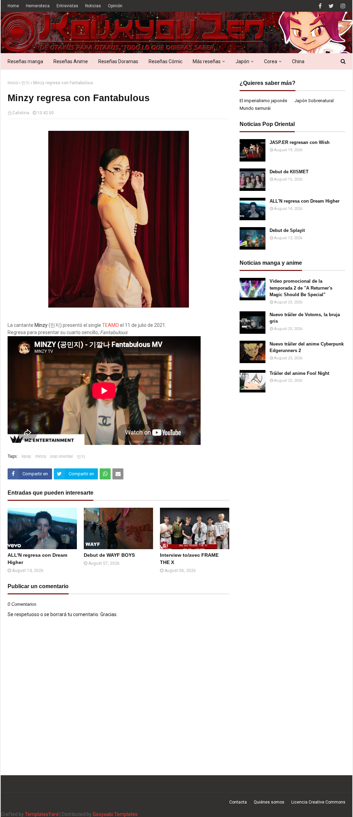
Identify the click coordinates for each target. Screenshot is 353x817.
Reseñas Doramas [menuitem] (118, 61)
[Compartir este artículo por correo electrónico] (117, 473)
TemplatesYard (42, 814)
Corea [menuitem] (270, 61)
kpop (26, 456)
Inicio (13, 82)
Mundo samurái (255, 108)
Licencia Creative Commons (318, 802)
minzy (40, 456)
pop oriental (61, 456)
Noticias (93, 5)
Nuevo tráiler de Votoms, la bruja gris (305, 318)
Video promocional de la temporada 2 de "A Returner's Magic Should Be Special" (301, 288)
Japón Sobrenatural (314, 100)
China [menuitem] (298, 61)
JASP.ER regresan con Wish (300, 142)
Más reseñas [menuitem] (207, 61)
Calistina (20, 112)
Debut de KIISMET (289, 171)
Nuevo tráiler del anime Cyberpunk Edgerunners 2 (307, 347)
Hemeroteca (38, 5)
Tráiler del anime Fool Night (299, 373)
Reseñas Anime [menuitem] (70, 61)
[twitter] (331, 6)
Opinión (115, 5)
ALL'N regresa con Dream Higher (37, 558)
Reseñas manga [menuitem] (25, 61)
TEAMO (110, 325)
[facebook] (320, 6)
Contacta (238, 802)
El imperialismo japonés (263, 100)
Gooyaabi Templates (115, 814)
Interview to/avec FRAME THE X (189, 558)
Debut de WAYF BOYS (109, 555)
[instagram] (342, 6)
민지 (25, 82)
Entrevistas (67, 5)
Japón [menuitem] (242, 61)
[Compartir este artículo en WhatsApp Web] (105, 473)
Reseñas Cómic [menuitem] (165, 61)
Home (13, 5)
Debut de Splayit (287, 230)
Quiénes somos (269, 802)
